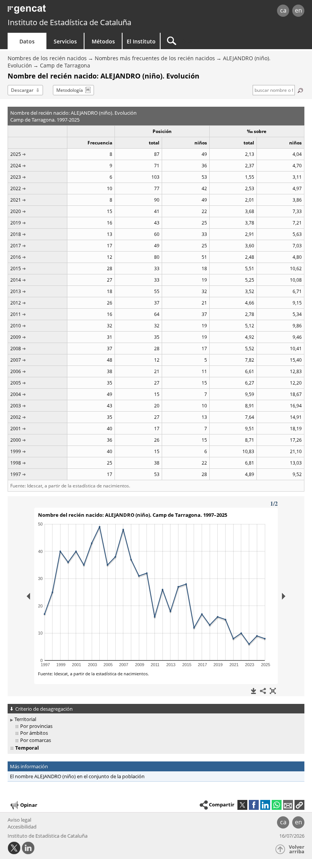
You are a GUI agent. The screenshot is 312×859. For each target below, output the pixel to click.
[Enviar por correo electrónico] (288, 805)
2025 (15, 154)
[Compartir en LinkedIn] (265, 805)
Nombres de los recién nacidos (47, 58)
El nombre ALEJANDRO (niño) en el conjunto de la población (77, 776)
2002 (15, 417)
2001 (15, 428)
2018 (15, 234)
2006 (15, 371)
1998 (15, 463)
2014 (15, 280)
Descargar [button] (22, 90)
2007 (15, 360)
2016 (15, 257)
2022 (15, 188)
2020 (15, 211)
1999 (15, 451)
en (298, 10)
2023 (15, 177)
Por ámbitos (34, 732)
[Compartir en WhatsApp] (277, 805)
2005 (15, 383)
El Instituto (141, 41)
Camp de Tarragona (65, 65)
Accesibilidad (22, 826)
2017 (15, 245)
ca (283, 10)
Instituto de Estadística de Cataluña (69, 22)
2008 (15, 348)
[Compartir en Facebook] (254, 805)
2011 (15, 314)
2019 (15, 223)
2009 (15, 337)
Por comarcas (35, 740)
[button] (299, 805)
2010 (15, 325)
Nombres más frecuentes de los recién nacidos (155, 58)
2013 (15, 291)
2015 (15, 268)
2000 (15, 440)
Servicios (65, 41)
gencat (67, 11)
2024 (15, 165)
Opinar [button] (28, 804)
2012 (15, 303)
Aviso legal (19, 819)
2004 (15, 394)
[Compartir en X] (242, 805)
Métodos (103, 41)
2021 (15, 200)
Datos (27, 41)
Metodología (69, 90)
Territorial (25, 719)
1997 (15, 474)
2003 (15, 405)
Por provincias (36, 726)
